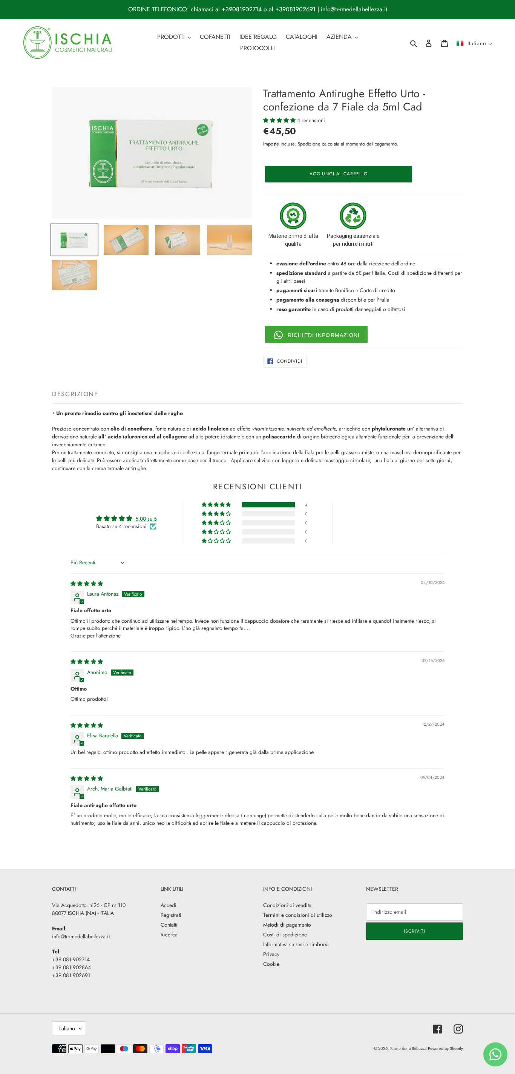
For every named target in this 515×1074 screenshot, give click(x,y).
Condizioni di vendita (287, 905)
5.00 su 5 (146, 518)
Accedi (168, 905)
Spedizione (308, 143)
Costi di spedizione (285, 934)
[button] (280, 120)
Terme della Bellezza (408, 1048)
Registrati (171, 915)
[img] (87, 583)
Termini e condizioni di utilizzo (297, 915)
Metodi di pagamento (287, 924)
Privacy (271, 954)
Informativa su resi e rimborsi (296, 944)
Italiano (67, 1028)
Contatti (169, 924)
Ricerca (169, 934)
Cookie (271, 964)
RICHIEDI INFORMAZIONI (324, 335)
